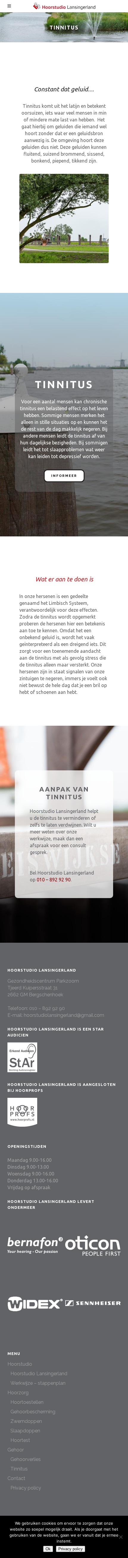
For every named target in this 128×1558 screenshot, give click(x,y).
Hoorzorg (18, 1392)
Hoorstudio (19, 1364)
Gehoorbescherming (32, 1412)
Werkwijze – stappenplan (37, 1383)
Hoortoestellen (26, 1402)
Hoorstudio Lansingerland (38, 1373)
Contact (16, 1478)
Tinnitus (19, 1469)
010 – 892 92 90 (54, 879)
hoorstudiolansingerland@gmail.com (64, 1015)
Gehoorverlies (25, 1459)
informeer (64, 476)
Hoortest (20, 1440)
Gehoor (15, 1450)
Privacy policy (25, 1488)
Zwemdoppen (26, 1421)
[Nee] (121, 1537)
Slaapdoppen (25, 1431)
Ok (48, 1549)
